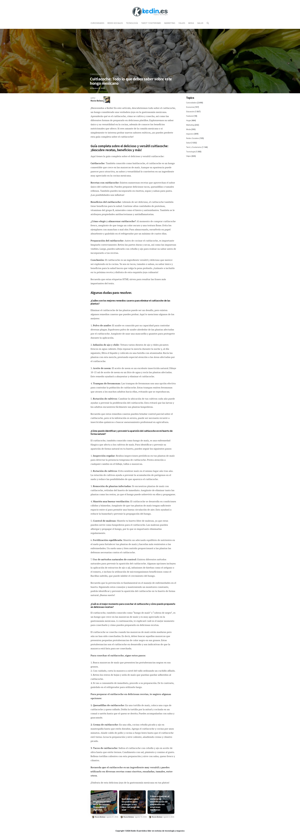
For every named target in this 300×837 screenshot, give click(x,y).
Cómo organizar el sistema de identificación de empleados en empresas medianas (159, 803)
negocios (190, 134)
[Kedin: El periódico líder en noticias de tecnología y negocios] (150, 18)
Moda (191, 23)
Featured (189, 116)
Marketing (169, 23)
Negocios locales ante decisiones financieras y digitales (102, 805)
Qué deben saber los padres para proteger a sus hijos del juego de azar (131, 804)
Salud (200, 23)
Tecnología (132, 23)
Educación (190, 111)
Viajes (181, 23)
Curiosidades (97, 23)
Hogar (188, 120)
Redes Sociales (115, 23)
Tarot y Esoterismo (151, 23)
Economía (190, 107)
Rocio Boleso (97, 100)
